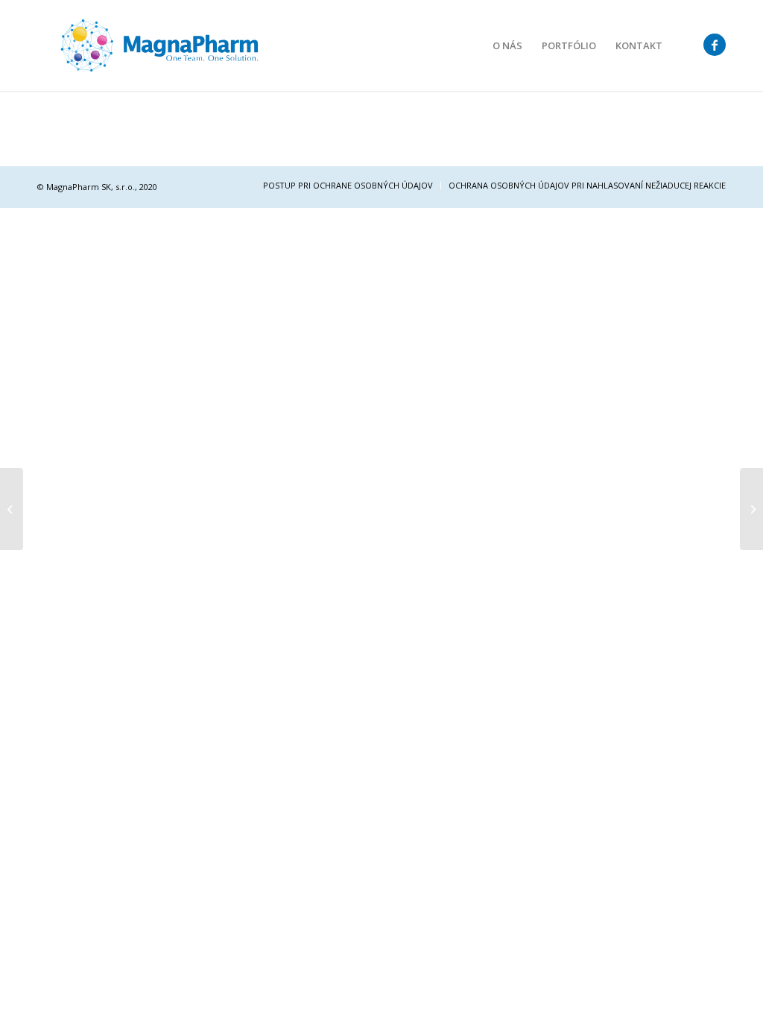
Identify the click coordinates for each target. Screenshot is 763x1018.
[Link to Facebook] (714, 45)
